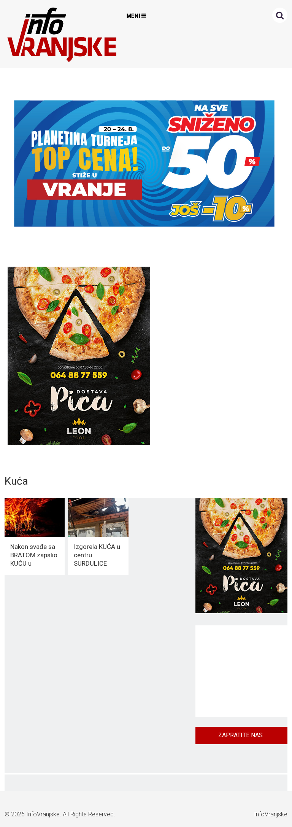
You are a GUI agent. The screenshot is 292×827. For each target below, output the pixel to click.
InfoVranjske (43, 814)
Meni (134, 16)
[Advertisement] (241, 671)
